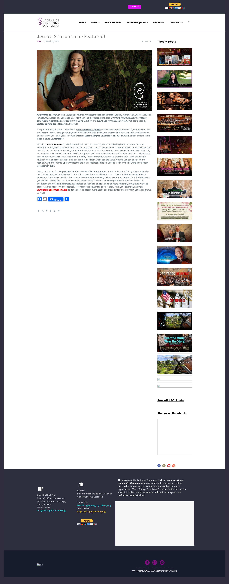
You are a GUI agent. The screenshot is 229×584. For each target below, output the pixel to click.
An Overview (112, 22)
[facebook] (159, 466)
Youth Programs (136, 22)
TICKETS (134, 7)
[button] (188, 22)
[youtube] (168, 466)
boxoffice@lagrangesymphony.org (94, 505)
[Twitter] (43, 211)
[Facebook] (39, 211)
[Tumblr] (51, 211)
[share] (173, 466)
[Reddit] (59, 211)
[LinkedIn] (55, 211)
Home (82, 22)
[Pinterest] (47, 211)
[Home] (81, 484)
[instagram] (164, 466)
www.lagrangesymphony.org (52, 189)
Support (158, 22)
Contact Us (176, 22)
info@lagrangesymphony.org (51, 510)
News (94, 22)
